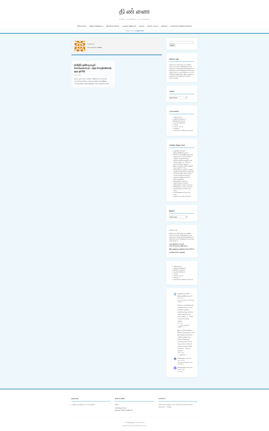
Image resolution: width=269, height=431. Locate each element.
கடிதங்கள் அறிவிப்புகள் (129, 26)
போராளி (185, 181)
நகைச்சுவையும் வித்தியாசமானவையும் (181, 26)
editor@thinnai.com (185, 66)
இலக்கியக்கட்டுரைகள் (113, 26)
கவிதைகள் (164, 26)
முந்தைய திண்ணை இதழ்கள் (124, 410)
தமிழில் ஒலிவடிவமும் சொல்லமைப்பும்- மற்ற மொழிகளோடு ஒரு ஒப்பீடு (92, 68)
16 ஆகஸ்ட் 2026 (139, 30)
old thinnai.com (173, 74)
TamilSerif (191, 249)
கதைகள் (141, 26)
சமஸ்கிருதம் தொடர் (121, 408)
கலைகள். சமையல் (152, 26)
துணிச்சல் (181, 179)
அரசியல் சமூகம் (81, 26)
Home (116, 404)
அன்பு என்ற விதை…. (188, 185)
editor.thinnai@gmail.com (187, 68)
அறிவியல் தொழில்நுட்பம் (96, 26)
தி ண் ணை (134, 10)
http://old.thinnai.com (175, 246)
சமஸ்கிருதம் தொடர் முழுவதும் (177, 252)
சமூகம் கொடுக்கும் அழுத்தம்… (181, 164)
